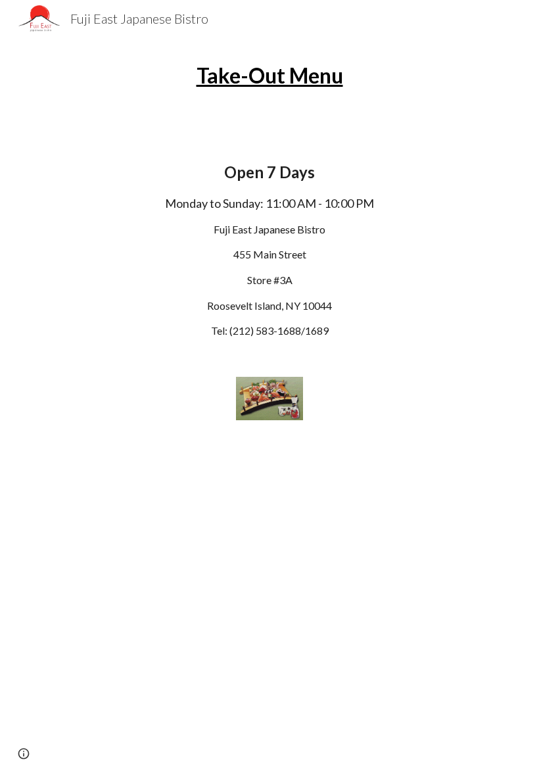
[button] (23, 753)
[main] (269, 87)
